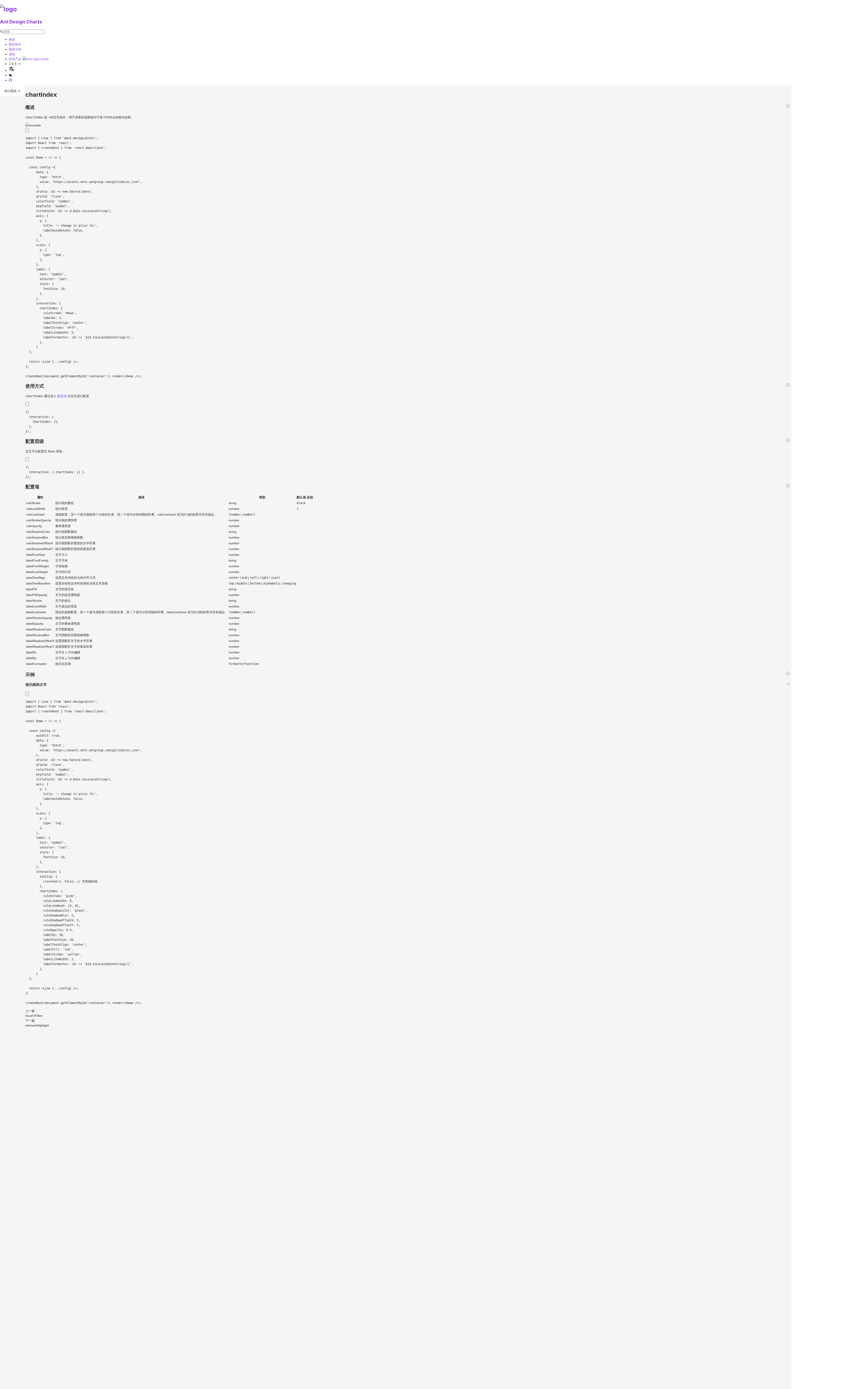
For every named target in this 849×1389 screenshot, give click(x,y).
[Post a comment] (788, 106)
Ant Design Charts (21, 22)
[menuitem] (12, 91)
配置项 (62, 396)
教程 (12, 39)
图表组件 (15, 44)
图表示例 (15, 49)
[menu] (12, 91)
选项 (12, 54)
